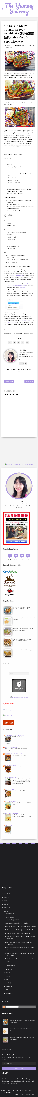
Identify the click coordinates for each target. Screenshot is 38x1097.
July (7, 972)
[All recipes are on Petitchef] (8, 722)
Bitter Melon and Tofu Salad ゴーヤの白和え (17, 748)
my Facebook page (24, 320)
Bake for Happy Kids (11, 777)
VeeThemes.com (6, 1092)
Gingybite (10, 45)
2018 (6, 901)
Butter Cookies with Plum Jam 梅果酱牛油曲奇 (19, 930)
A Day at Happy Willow (12, 920)
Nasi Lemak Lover (10, 801)
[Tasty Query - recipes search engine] (8, 703)
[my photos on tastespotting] (19, 697)
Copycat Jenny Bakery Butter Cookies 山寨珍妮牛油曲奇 (22, 608)
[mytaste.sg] (7, 709)
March (8, 986)
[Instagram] (16, 555)
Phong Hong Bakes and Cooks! (14, 735)
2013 (5, 1001)
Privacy (22, 1094)
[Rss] (28, 555)
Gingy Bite (19, 501)
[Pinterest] (22, 555)
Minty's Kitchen (9, 789)
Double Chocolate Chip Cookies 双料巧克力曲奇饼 (20, 926)
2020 (6, 897)
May (7, 979)
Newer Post (9, 381)
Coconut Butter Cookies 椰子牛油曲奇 (16, 923)
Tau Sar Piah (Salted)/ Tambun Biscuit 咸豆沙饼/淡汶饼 (22, 639)
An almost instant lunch (18, 826)
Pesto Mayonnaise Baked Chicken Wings (17, 933)
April (7, 983)
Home (16, 1094)
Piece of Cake (9, 825)
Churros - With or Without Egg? (22, 650)
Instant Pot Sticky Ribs (18, 767)
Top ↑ (33, 1094)
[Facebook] (10, 555)
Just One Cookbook (11, 747)
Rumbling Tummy (10, 765)
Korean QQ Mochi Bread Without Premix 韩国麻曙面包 (23, 629)
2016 (6, 907)
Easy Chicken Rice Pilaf (18, 791)
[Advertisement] (14, 452)
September (9, 965)
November (9, 913)
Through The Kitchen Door (13, 753)
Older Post (29, 381)
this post (18, 290)
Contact (28, 1094)
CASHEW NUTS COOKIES (19, 755)
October (8, 917)
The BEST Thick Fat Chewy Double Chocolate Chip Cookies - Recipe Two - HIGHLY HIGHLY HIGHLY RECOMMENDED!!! (21, 781)
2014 (5, 998)
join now (22, 287)
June (7, 976)
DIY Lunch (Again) (17, 736)
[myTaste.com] (7, 715)
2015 (5, 911)
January (8, 993)
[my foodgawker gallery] (19, 685)
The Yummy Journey (19, 8)
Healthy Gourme (11, 322)
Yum (5, 45)
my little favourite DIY (11, 813)
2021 (5, 894)
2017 (5, 904)
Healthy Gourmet (17, 275)
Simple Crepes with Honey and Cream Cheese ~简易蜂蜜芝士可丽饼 (21, 815)
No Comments (8, 47)
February (9, 990)
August (8, 969)
